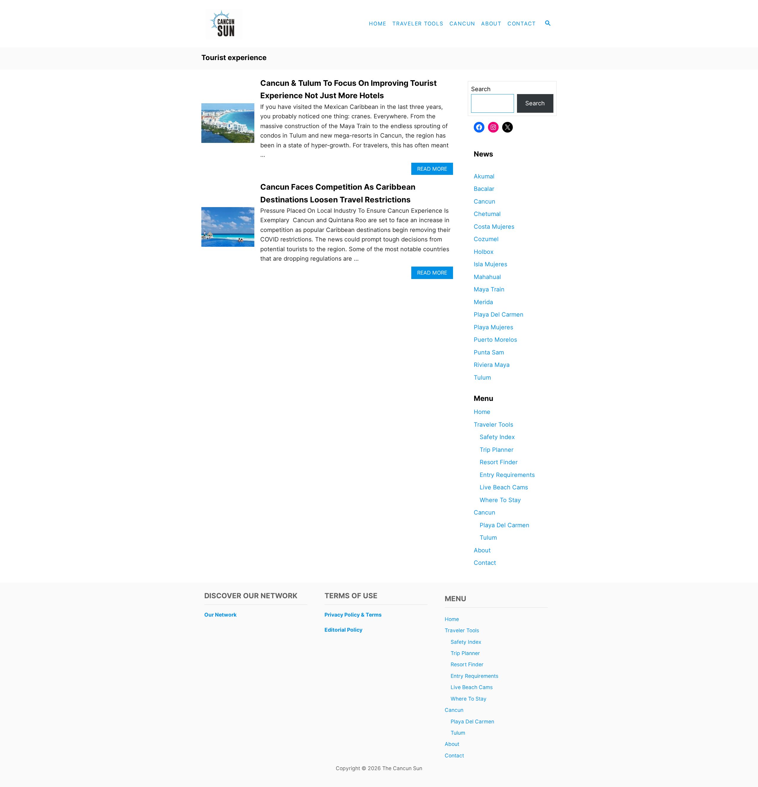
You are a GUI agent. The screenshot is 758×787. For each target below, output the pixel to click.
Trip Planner (496, 449)
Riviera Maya (492, 364)
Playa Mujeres (493, 327)
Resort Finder (499, 462)
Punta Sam (489, 352)
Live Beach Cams (504, 487)
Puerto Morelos (495, 339)
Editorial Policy (343, 630)
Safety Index (497, 437)
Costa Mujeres (494, 226)
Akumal (484, 176)
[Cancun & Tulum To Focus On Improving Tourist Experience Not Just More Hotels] (227, 126)
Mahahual (487, 276)
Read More (434, 170)
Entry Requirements (507, 474)
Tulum (482, 377)
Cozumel (486, 239)
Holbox (484, 251)
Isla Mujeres (490, 264)
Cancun (484, 201)
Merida (483, 302)
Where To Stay (500, 500)
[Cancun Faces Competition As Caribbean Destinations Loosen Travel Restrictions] (227, 230)
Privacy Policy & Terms (353, 615)
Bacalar (484, 188)
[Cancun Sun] (254, 23)
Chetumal (487, 213)
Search (481, 89)
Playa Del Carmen (498, 314)
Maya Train (489, 289)
